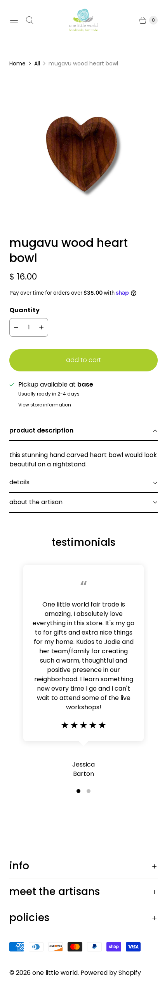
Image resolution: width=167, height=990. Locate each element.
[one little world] (83, 20)
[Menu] (14, 20)
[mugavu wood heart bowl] (83, 151)
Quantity (24, 310)
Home (17, 63)
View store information (44, 405)
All (37, 63)
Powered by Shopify (110, 972)
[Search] (29, 20)
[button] (83, 431)
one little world (55, 972)
